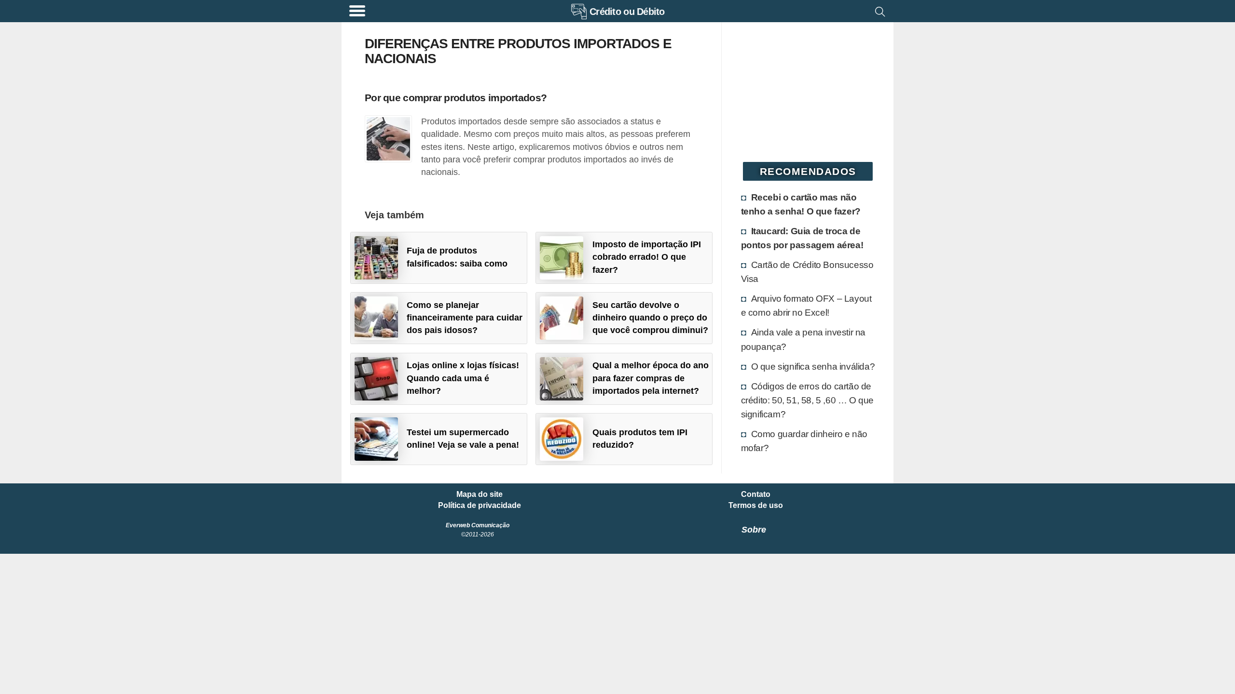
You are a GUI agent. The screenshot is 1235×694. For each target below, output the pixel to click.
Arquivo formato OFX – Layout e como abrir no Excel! (806, 305)
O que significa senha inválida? (813, 366)
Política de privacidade (479, 505)
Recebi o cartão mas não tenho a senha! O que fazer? (801, 204)
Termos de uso (755, 505)
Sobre (753, 529)
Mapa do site (479, 494)
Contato (755, 494)
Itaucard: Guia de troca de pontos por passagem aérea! (802, 238)
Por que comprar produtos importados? (456, 97)
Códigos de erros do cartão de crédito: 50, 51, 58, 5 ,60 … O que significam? (807, 400)
